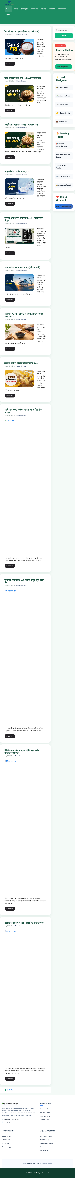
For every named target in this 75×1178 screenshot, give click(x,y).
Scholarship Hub (45, 1116)
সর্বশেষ (16, 9)
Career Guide (6, 1136)
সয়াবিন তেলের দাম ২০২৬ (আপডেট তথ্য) (22, 124)
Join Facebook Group (63, 206)
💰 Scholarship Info (63, 113)
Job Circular (6, 1139)
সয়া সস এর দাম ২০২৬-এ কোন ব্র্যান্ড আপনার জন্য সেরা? (24, 315)
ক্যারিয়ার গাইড (62, 9)
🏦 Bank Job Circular (63, 176)
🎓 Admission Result (63, 185)
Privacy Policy (44, 1139)
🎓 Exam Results (62, 87)
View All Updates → (63, 67)
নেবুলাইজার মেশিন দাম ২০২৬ (17, 171)
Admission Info (45, 1112)
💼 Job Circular (61, 122)
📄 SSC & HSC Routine (61, 167)
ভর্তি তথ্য (43, 9)
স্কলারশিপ (52, 9)
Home (8, 9)
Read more (9, 64)
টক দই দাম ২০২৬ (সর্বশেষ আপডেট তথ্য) (22, 31)
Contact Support (7, 1147)
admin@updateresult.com (11, 1122)
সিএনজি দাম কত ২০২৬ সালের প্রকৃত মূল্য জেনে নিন (24, 581)
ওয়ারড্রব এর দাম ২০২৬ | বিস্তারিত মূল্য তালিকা (24, 923)
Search (63, 35)
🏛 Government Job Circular (63, 156)
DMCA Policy (44, 1150)
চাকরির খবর (34, 9)
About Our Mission (46, 1136)
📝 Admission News (63, 96)
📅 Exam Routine (62, 104)
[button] (67, 21)
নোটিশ (8, 15)
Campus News (44, 1119)
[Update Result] (9, 3)
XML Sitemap (6, 1143)
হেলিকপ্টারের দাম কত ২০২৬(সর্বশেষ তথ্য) (22, 267)
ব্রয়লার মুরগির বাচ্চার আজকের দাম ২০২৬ (22, 363)
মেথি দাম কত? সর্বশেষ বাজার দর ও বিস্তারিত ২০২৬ (23, 411)
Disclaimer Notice (45, 1147)
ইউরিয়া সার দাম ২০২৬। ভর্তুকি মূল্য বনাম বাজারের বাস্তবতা (22, 751)
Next (14, 1090)
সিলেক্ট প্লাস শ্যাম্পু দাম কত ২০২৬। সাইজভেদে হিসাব (24, 219)
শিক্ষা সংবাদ (24, 9)
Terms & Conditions (46, 1143)
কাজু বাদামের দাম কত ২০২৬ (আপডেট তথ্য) (23, 78)
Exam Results (44, 1109)
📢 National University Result (62, 145)
